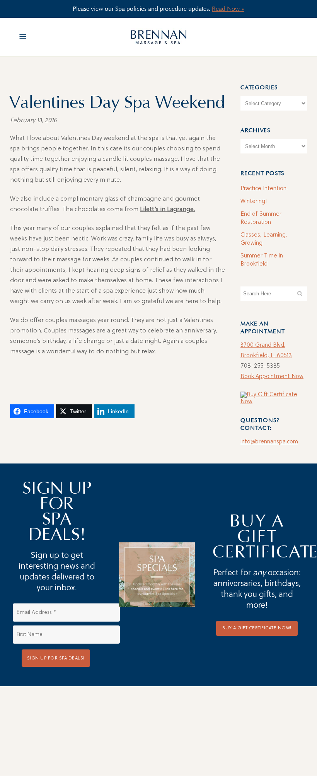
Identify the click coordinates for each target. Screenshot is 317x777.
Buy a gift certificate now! (256, 628)
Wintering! (253, 201)
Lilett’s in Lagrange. (167, 209)
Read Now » (228, 8)
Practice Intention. (264, 189)
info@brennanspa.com (269, 442)
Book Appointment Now (271, 377)
